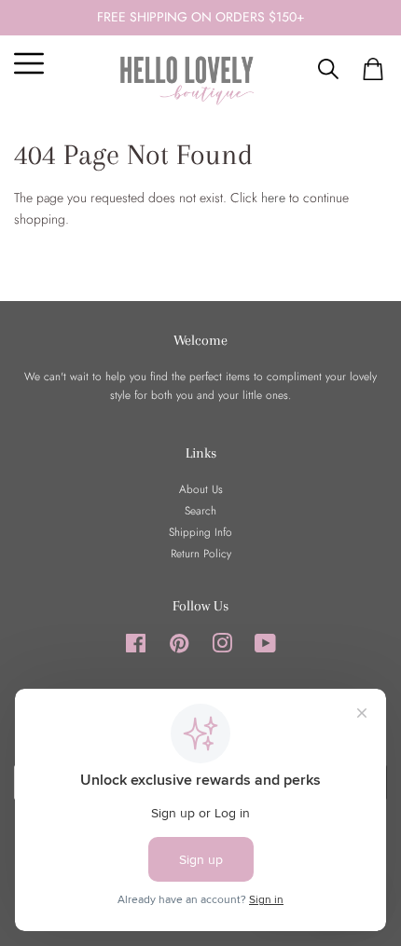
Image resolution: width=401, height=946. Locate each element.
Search (200, 510)
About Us (201, 489)
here (273, 197)
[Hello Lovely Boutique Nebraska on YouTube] (265, 647)
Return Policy (201, 553)
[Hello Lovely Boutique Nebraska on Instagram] (222, 647)
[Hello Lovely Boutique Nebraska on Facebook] (135, 647)
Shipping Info (200, 532)
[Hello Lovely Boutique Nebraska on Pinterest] (179, 647)
